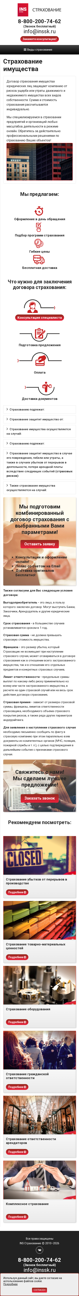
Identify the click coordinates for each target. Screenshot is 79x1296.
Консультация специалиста (39, 318)
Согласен (40, 1290)
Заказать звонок (40, 798)
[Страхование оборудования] (39, 985)
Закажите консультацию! (40, 39)
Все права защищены (39, 1238)
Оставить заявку (39, 544)
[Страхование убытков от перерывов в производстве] (39, 855)
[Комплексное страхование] (39, 1180)
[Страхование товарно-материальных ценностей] (39, 920)
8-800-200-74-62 (39, 21)
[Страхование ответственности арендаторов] (39, 1115)
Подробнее (16, 892)
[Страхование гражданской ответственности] (39, 1050)
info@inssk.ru (40, 31)
